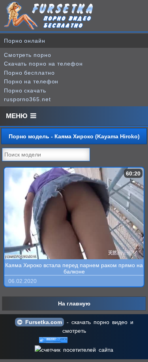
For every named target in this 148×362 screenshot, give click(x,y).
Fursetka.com (42, 322)
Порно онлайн (24, 41)
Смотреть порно (27, 55)
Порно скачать (25, 90)
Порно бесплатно (29, 73)
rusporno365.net (27, 99)
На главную (74, 303)
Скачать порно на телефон (43, 63)
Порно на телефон (31, 81)
